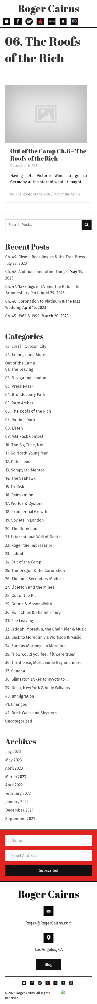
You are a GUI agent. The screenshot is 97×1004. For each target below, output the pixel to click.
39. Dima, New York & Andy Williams (37, 687)
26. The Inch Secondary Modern (34, 578)
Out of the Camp (67, 194)
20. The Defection (21, 528)
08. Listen (14, 428)
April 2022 (14, 785)
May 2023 (13, 760)
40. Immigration (19, 696)
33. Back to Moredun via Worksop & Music (43, 637)
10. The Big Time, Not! (25, 445)
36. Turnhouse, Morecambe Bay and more (43, 662)
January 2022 (17, 801)
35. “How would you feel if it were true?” (40, 654)
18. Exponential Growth (26, 511)
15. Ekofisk (14, 486)
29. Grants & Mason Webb (28, 604)
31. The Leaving (19, 620)
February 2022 (18, 793)
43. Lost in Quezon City (25, 346)
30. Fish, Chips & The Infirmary (33, 612)
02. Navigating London (25, 377)
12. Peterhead (18, 461)
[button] (48, 965)
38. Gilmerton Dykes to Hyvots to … (37, 679)
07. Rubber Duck (20, 419)
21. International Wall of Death (33, 537)
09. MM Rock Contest (24, 436)
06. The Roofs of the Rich (30, 194)
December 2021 (19, 810)
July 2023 (13, 751)
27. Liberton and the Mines (29, 587)
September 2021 (20, 818)
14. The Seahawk (20, 478)
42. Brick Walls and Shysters (31, 713)
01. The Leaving (19, 369)
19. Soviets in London (24, 520)
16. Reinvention (19, 495)
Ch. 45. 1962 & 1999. (23, 316)
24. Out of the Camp (23, 562)
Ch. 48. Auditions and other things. (37, 271)
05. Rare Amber (19, 403)
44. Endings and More (25, 354)
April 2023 (14, 768)
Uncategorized (18, 721)
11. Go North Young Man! (27, 453)
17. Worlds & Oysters (24, 503)
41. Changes (16, 704)
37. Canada (15, 671)
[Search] (87, 225)
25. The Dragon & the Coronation (35, 570)
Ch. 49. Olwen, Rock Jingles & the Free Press (45, 257)
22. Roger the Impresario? (28, 545)
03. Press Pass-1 (20, 386)
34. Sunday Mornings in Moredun (35, 645)
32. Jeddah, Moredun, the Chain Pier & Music (45, 629)
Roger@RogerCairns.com (48, 923)
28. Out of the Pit (20, 595)
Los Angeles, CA (49, 949)
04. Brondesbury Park (25, 394)
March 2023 (15, 776)
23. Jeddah (14, 553)
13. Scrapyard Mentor (24, 470)
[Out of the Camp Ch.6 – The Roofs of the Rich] (48, 143)
